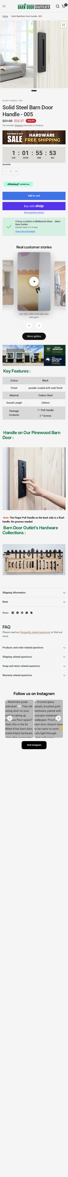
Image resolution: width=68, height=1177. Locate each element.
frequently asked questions (35, 632)
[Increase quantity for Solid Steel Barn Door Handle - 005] (16, 171)
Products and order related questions (22, 647)
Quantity (6, 164)
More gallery (34, 336)
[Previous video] (29, 325)
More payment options (34, 213)
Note (5, 601)
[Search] (57, 6)
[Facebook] (13, 613)
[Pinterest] (22, 613)
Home (5, 16)
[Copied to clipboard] (31, 613)
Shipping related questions (17, 656)
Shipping (19, 125)
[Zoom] (63, 24)
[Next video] (39, 325)
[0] (63, 6)
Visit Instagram (34, 745)
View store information (25, 231)
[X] (17, 613)
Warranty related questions (17, 675)
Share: (5, 613)
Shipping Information (14, 592)
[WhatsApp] (27, 613)
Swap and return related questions (21, 666)
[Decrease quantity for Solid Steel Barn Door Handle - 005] (5, 171)
